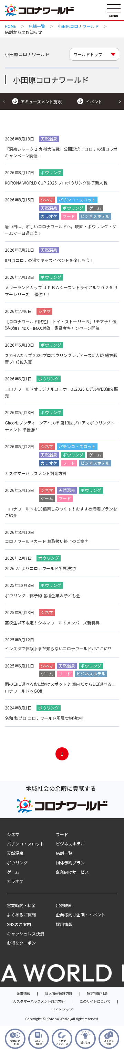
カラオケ (15, 881)
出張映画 (64, 905)
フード (62, 834)
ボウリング (17, 862)
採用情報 (64, 924)
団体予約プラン (70, 862)
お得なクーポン (21, 943)
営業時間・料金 (21, 905)
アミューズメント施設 (41, 101)
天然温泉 (15, 853)
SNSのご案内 (19, 924)
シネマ (13, 834)
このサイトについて (95, 1001)
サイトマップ (62, 1009)
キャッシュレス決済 (25, 933)
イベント (94, 101)
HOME (10, 26)
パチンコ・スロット (25, 843)
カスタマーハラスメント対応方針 (39, 1001)
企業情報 (23, 993)
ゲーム (13, 872)
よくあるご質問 (21, 914)
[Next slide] (120, 101)
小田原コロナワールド (78, 26)
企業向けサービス (72, 872)
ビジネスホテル (70, 843)
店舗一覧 (37, 26)
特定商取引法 (97, 993)
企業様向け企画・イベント (80, 914)
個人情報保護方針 (58, 993)
